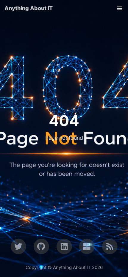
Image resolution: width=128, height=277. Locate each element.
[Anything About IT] (110, 246)
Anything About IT (28, 8)
